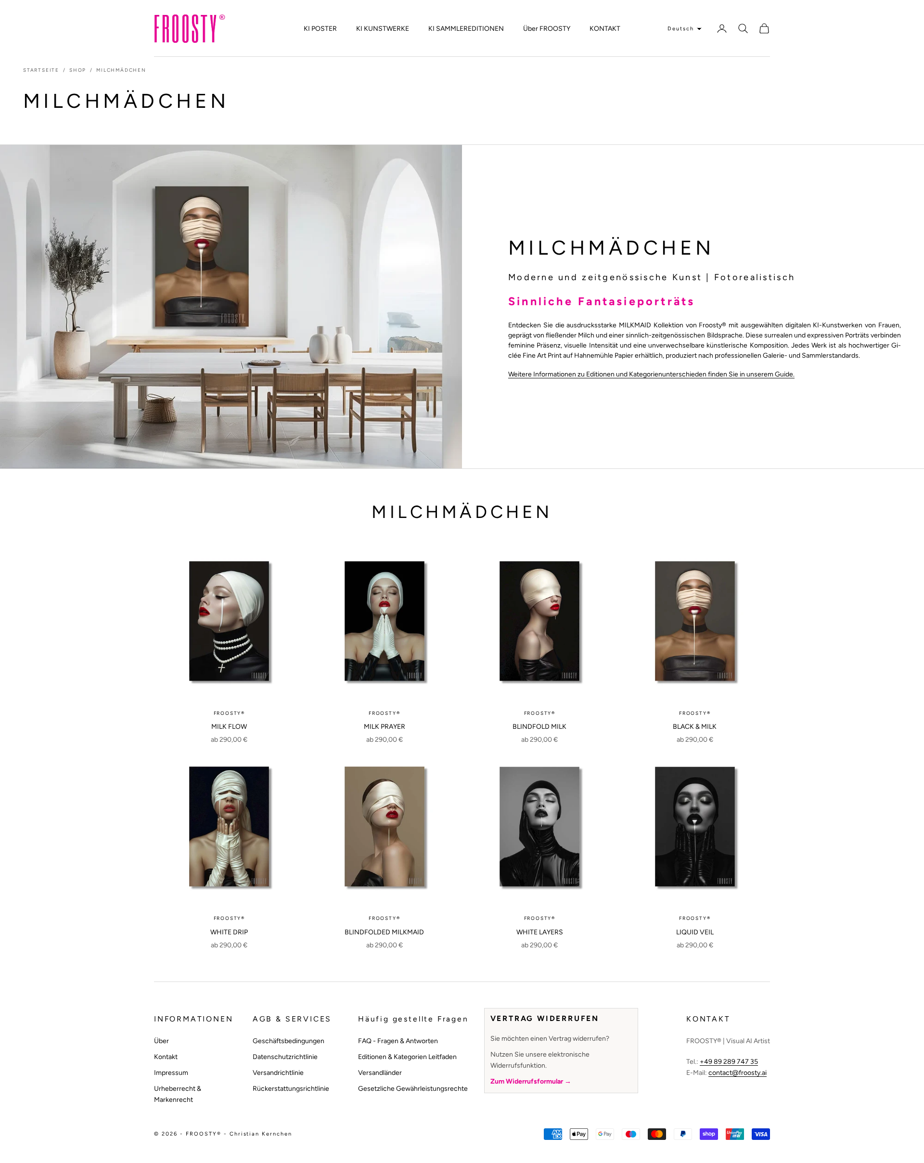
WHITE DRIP (229, 932)
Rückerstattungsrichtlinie (291, 1089)
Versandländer (380, 1073)
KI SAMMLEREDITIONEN (466, 29)
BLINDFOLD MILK (539, 727)
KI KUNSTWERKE (382, 29)
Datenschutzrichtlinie (285, 1057)
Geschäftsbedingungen (288, 1041)
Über (161, 1041)
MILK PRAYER (384, 727)
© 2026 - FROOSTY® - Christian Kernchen (223, 1134)
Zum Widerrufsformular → (530, 1081)
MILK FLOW (229, 727)
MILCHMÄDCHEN (121, 70)
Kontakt (166, 1057)
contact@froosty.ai (737, 1073)
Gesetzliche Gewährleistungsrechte (413, 1089)
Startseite (41, 70)
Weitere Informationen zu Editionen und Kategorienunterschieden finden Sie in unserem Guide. (651, 374)
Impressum (171, 1073)
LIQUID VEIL (695, 932)
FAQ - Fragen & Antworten (398, 1041)
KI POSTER (320, 29)
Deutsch (680, 29)
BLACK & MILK (695, 727)
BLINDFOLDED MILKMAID (384, 932)
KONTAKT (605, 29)
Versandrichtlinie (278, 1073)
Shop (77, 70)
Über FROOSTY (546, 29)
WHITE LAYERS (539, 932)
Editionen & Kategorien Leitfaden (407, 1057)
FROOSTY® (229, 713)
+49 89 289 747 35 (729, 1062)
